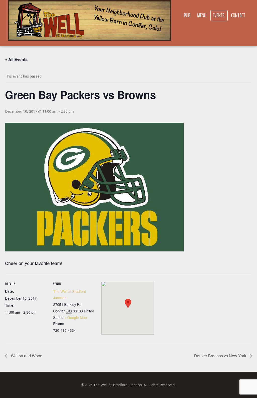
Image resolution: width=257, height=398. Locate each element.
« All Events (16, 59)
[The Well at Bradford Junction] (89, 23)
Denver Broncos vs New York (220, 356)
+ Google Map (75, 317)
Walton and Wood (26, 356)
